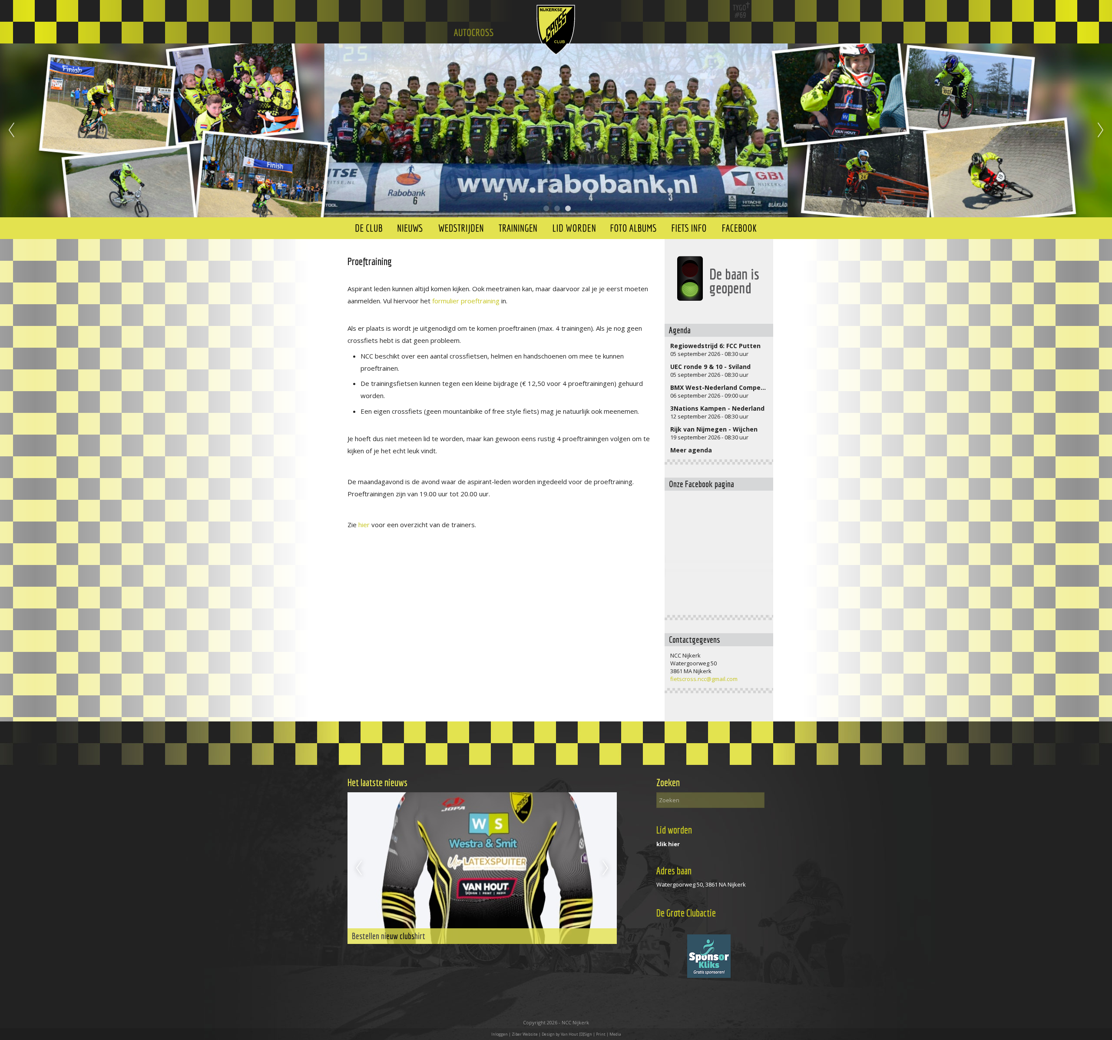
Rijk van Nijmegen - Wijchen (714, 429)
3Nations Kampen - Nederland (717, 408)
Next (1101, 130)
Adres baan (674, 871)
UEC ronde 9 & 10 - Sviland (710, 366)
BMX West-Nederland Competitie (722, 387)
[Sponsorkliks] (709, 976)
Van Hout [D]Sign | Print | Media (591, 1034)
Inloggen (499, 1034)
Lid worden (674, 830)
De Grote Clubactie (686, 913)
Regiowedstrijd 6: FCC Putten (715, 346)
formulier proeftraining (466, 300)
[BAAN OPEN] (719, 279)
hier (364, 524)
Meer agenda (691, 450)
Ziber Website (525, 1034)
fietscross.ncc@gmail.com (704, 679)
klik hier (668, 844)
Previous (11, 130)
